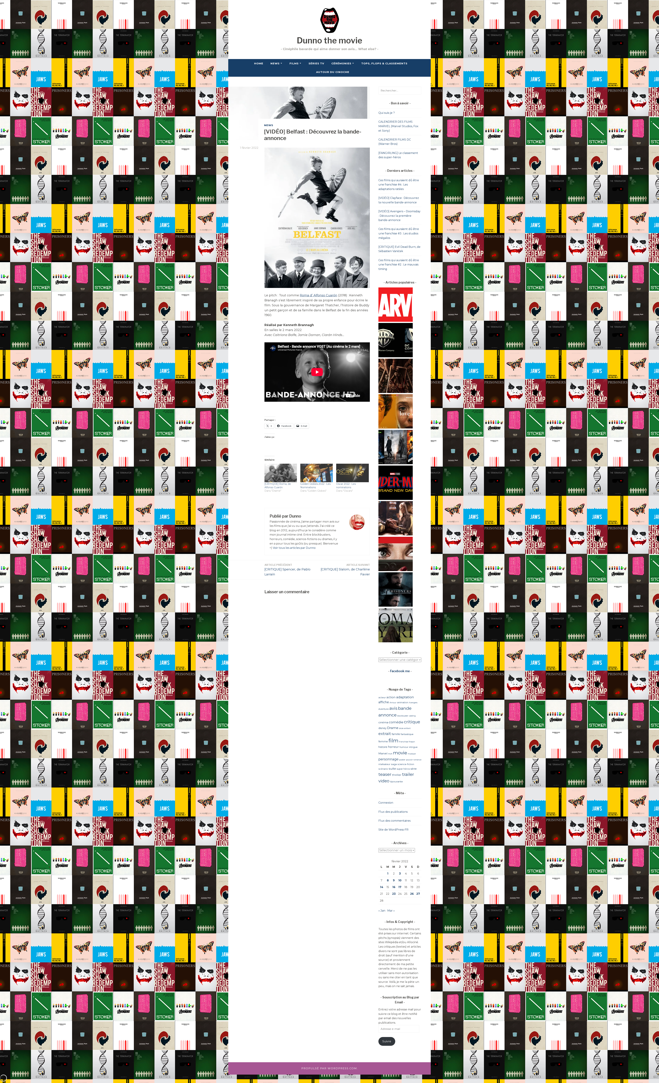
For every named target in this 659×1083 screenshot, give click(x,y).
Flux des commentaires (394, 820)
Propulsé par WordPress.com (329, 1068)
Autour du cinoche (332, 72)
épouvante (396, 781)
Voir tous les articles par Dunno (294, 547)
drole (401, 728)
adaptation (405, 697)
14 (381, 887)
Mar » (391, 910)
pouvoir (409, 760)
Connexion (385, 802)
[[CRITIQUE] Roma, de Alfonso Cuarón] (280, 473)
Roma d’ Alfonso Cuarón (318, 295)
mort (390, 754)
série (414, 768)
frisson (412, 741)
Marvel (382, 753)
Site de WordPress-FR (393, 829)
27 (418, 893)
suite (392, 768)
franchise (403, 741)
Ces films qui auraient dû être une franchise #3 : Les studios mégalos (398, 233)
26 (412, 893)
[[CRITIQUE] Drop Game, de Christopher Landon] (395, 570)
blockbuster (402, 716)
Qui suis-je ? (386, 112)
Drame (392, 728)
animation (402, 702)
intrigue (413, 747)
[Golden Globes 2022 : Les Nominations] (316, 473)
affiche (383, 702)
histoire (382, 747)
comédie (396, 722)
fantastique (407, 734)
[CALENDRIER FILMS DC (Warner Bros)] (395, 356)
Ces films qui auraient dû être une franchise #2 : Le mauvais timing (398, 265)
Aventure (383, 709)
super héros (403, 768)
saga (394, 764)
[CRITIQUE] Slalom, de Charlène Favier (345, 569)
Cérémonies (341, 63)
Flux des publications (393, 811)
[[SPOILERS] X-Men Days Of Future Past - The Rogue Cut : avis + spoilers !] (395, 534)
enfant (407, 728)
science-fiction (405, 764)
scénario (383, 768)
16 (393, 887)
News (275, 63)
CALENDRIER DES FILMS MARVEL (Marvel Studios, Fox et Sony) (398, 126)
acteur (382, 697)
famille (396, 734)
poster (402, 759)
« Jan (381, 910)
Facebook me (400, 671)
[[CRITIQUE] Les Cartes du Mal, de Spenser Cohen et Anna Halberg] (395, 392)
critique (412, 721)
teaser (384, 774)
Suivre (386, 1041)
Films (294, 63)
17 (399, 887)
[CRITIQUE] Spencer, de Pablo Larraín (287, 569)
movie (400, 753)
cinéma (383, 722)
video (383, 780)
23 (394, 893)
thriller (396, 775)
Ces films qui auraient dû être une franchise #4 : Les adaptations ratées (398, 185)
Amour (393, 702)
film (393, 741)
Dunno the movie (329, 40)
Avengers (413, 703)
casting (412, 716)
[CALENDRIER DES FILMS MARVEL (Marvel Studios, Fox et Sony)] (395, 320)
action (391, 697)
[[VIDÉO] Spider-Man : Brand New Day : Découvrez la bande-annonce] (395, 499)
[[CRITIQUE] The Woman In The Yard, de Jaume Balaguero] (395, 641)
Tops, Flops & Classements (384, 63)
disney (382, 728)
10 (399, 880)
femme (383, 741)
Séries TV (316, 63)
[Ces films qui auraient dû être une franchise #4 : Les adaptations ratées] (395, 463)
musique (412, 754)
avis (393, 708)
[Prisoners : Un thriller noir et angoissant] (395, 605)
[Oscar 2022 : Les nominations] (352, 473)
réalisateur (384, 764)
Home (258, 63)
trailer (408, 774)
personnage (388, 759)
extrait (384, 733)
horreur (393, 747)
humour (404, 747)
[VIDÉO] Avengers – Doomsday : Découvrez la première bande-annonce (399, 216)
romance (417, 760)
